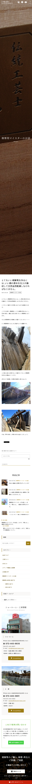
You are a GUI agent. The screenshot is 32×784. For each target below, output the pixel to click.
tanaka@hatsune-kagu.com (17, 700)
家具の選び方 (8, 587)
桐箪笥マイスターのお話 (15, 292)
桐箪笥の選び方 (9, 584)
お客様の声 (5, 572)
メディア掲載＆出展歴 (8, 568)
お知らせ (4, 563)
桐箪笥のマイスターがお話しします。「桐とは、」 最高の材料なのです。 (16, 522)
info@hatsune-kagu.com (16, 648)
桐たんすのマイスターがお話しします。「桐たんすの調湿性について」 (16, 528)
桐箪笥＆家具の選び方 (8, 580)
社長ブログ (5, 555)
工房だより (5, 559)
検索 (28, 543)
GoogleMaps (17, 658)
